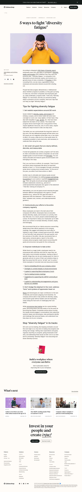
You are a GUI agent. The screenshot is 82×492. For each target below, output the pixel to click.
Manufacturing (22, 471)
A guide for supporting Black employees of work (39, 271)
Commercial (21, 478)
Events (50, 460)
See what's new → (52, 2)
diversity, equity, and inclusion (42, 114)
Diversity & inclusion (31, 17)
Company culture (52, 466)
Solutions (34, 7)
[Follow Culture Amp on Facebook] (23, 483)
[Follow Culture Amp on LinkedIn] (19, 483)
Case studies (51, 461)
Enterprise (21, 476)
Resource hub (52, 454)
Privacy (50, 483)
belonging (49, 155)
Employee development (54, 470)
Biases (25, 293)
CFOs (20, 459)
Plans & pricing (6, 463)
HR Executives (22, 456)
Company (53, 7)
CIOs (20, 461)
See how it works (46, 441)
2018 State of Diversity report (47, 70)
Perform (5, 456)
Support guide (67, 471)
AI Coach (5, 458)
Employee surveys (52, 477)
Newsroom (66, 456)
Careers (66, 458)
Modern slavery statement (69, 463)
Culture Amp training (68, 473)
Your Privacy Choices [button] (55, 483)
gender (42, 120)
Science (40, 7)
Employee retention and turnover (55, 475)
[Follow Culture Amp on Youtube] (27, 483)
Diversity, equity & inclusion (54, 468)
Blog (6, 12)
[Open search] (62, 7)
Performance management (54, 479)
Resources (46, 7)
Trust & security (67, 460)
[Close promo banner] (77, 2)
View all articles (74, 391)
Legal (65, 461)
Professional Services (23, 466)
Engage (5, 454)
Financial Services (22, 468)
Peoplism (49, 80)
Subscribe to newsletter (8, 83)
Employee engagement (53, 471)
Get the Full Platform (8, 461)
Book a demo (73, 7)
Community (66, 465)
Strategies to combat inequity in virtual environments (40, 268)
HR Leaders (21, 458)
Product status (67, 475)
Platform (28, 7)
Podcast (51, 458)
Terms (48, 483)
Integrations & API (7, 464)
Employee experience (53, 473)
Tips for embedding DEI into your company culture (40, 266)
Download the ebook (41, 371)
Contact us (66, 470)
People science (37, 454)
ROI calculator (36, 460)
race (37, 120)
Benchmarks (36, 458)
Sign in (65, 7)
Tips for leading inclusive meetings (35, 274)
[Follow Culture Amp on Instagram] (25, 483)
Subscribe (45, 483)
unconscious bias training (34, 306)
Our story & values (67, 454)
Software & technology (23, 470)
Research (36, 456)
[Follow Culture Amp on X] (21, 483)
